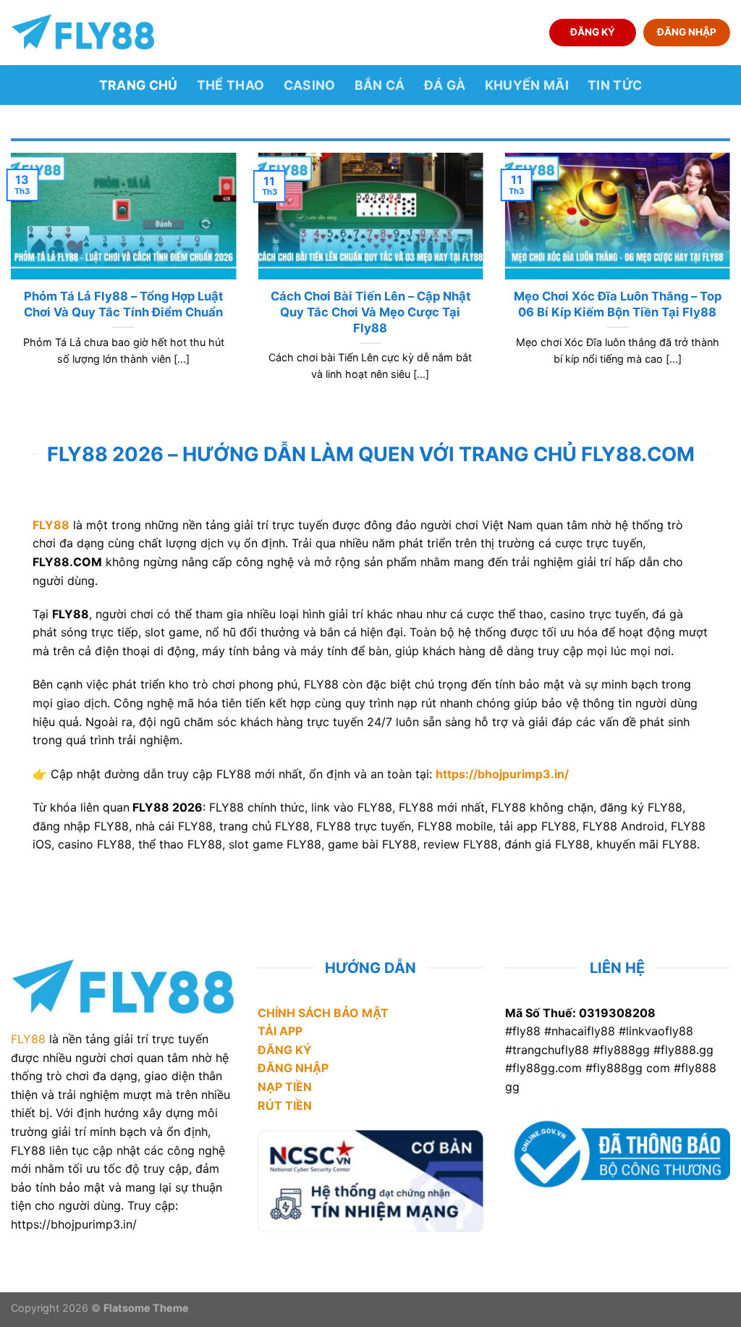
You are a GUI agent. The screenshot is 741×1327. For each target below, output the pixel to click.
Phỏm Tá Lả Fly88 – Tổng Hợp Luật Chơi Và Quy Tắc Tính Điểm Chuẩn (123, 304)
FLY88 (28, 1039)
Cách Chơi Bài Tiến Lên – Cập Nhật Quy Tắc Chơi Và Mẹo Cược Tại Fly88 (370, 311)
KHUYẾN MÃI (527, 85)
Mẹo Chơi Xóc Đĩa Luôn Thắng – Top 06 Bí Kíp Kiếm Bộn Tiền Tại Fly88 (617, 304)
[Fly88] (83, 32)
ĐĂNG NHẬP (686, 32)
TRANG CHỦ (138, 85)
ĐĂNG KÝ (592, 32)
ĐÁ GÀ (445, 85)
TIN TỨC (615, 85)
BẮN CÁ (380, 85)
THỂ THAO (231, 85)
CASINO (310, 85)
